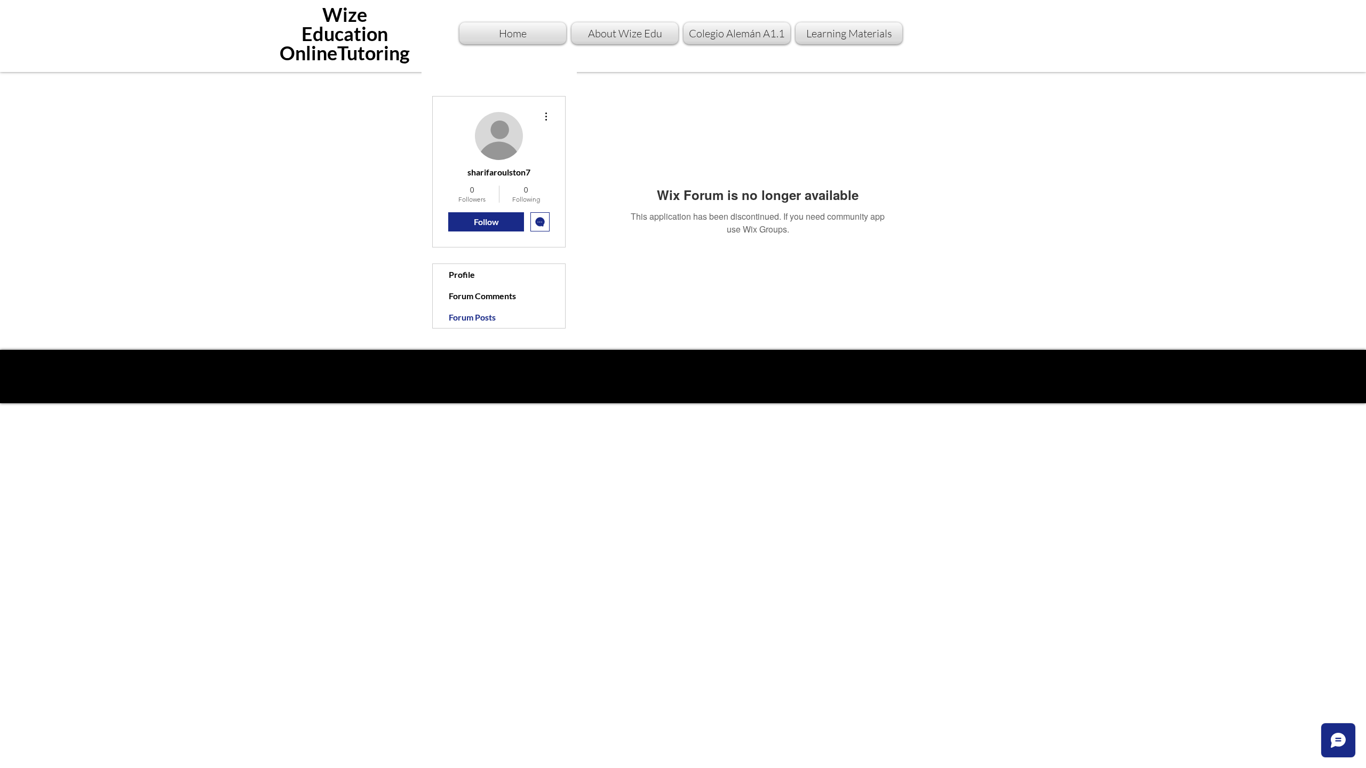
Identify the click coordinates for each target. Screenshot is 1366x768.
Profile (462, 274)
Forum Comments (482, 296)
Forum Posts (472, 317)
